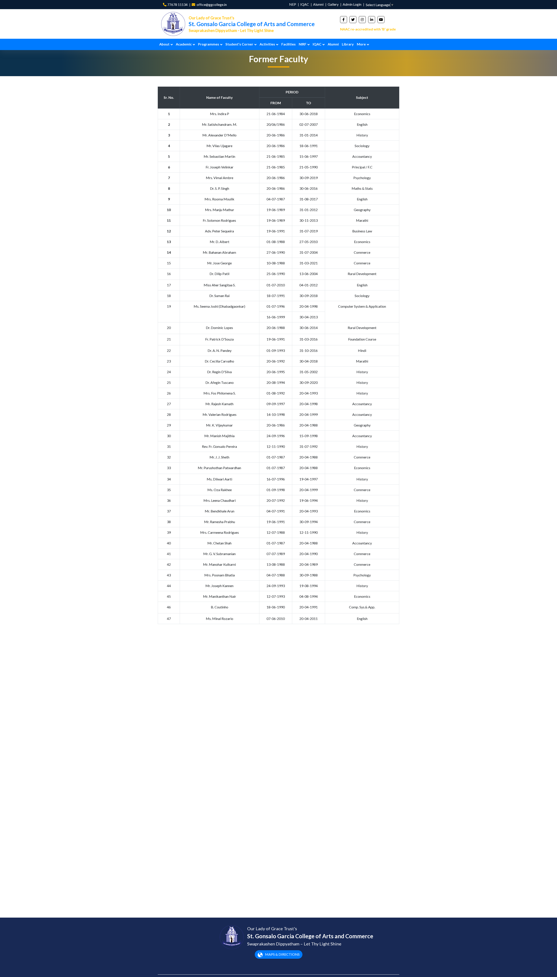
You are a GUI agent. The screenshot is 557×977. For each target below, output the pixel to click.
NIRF (302, 44)
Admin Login (352, 4)
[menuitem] (166, 44)
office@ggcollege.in (211, 4)
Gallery (333, 4)
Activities (267, 44)
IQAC (304, 4)
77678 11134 (177, 4)
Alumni (318, 4)
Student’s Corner (239, 44)
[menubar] (264, 44)
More (361, 44)
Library (348, 44)
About (164, 44)
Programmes (208, 44)
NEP (292, 4)
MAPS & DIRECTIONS (282, 954)
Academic (184, 44)
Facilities (288, 44)
